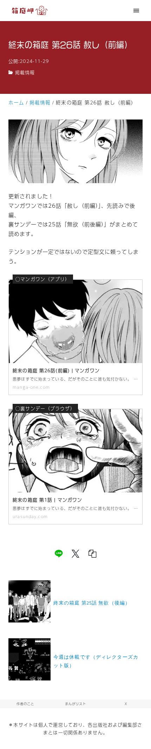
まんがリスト (75, 703)
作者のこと (25, 703)
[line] (59, 553)
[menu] (136, 10)
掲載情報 (25, 72)
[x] (75, 553)
